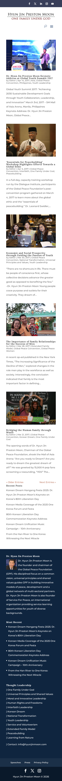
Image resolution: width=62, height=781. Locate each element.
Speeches (16, 762)
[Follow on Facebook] (29, 3)
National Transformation (32, 260)
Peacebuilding (13, 173)
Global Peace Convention (27, 348)
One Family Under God (42, 171)
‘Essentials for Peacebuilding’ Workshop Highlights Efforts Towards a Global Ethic (30, 164)
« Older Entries (14, 482)
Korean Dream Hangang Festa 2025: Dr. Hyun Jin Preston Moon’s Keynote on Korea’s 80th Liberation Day (29, 494)
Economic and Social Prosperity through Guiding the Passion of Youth (29, 254)
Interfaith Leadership (20, 707)
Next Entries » (48, 482)
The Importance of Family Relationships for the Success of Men (31, 342)
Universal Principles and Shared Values (30, 694)
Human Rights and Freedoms (24, 702)
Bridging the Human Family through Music (28, 431)
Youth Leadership (41, 83)
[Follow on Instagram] (46, 3)
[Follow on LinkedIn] (41, 3)
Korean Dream (27, 437)
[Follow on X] (35, 3)
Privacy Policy (41, 762)
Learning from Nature (20, 737)
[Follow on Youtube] (52, 3)
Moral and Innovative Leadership (26, 698)
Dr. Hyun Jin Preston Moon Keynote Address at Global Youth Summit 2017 (29, 77)
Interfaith (24, 171)
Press (27, 762)
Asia (33, 80)
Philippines (25, 83)
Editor (12, 80)
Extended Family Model (21, 729)
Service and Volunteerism (22, 724)
